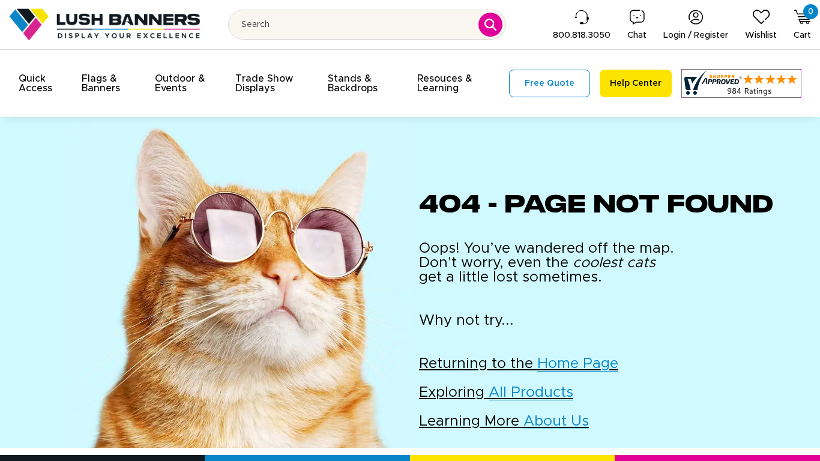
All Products (531, 392)
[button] (43, 83)
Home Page (577, 364)
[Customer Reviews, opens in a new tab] (741, 83)
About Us (556, 421)
